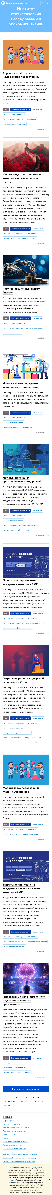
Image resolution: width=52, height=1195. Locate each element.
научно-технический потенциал (16, 530)
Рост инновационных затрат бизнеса (21, 290)
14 (30, 1097)
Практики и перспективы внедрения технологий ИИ (20, 582)
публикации (37, 109)
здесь (42, 1175)
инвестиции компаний (12, 333)
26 (39, 1101)
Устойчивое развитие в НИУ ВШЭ (16, 1127)
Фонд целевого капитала (12, 1145)
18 (5, 1101)
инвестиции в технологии (36, 941)
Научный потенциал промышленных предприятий (22, 479)
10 (13, 1097)
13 (25, 1097)
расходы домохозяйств (13, 737)
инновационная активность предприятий (20, 525)
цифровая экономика (33, 737)
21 (17, 1101)
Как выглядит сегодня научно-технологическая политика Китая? (23, 178)
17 (42, 1097)
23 (26, 1101)
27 (43, 1101)
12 (21, 1097)
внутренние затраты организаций (17, 733)
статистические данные (13, 119)
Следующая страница (25, 1089)
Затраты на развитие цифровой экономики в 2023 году (23, 680)
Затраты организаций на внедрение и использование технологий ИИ (21, 888)
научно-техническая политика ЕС (17, 1072)
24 (30, 1101)
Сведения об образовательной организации (20, 1158)
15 (34, 1097)
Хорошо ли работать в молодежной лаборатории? (21, 75)
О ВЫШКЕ (7, 1117)
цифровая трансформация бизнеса (18, 628)
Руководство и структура (12, 1124)
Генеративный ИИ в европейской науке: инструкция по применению (24, 1000)
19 (9, 1101)
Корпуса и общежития (11, 1134)
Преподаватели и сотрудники (14, 1131)
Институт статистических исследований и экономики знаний (26, 16)
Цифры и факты (9, 1121)
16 (38, 1097)
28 (5, 1105)
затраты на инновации (35, 328)
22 (22, 1101)
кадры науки (31, 119)
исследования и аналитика (14, 114)
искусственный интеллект (36, 623)
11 (17, 1097)
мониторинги (38, 228)
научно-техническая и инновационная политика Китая (20, 238)
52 (17, 1105)
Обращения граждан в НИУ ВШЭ (15, 1141)
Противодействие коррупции (14, 1148)
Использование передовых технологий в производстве (21, 385)
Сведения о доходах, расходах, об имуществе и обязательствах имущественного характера (21, 1153)
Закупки (6, 1138)
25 (34, 1101)
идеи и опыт (37, 1058)
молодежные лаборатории (15, 124)
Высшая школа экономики (16, 3)
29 (9, 1105)
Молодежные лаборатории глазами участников (21, 790)
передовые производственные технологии (20, 427)
